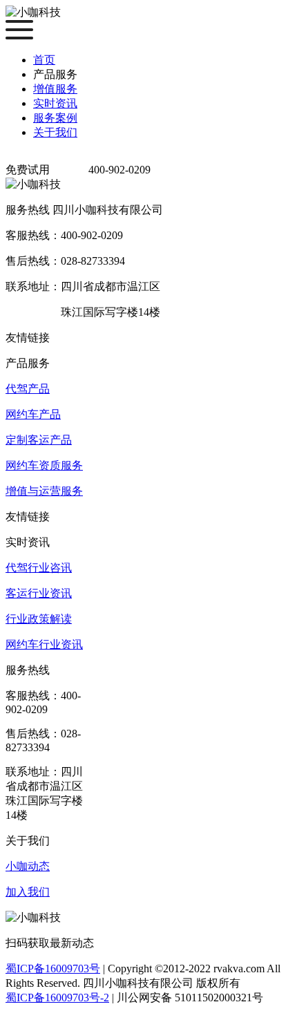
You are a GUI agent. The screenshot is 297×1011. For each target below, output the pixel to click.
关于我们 (55, 132)
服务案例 (55, 118)
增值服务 (55, 89)
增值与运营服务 (44, 491)
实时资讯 (55, 103)
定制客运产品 (39, 440)
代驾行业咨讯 (39, 568)
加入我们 (28, 892)
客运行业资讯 (39, 593)
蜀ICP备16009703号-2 (57, 997)
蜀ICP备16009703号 (53, 968)
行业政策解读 (39, 619)
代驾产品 (28, 389)
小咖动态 (28, 866)
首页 (44, 60)
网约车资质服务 (44, 465)
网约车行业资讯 (44, 644)
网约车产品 (33, 414)
